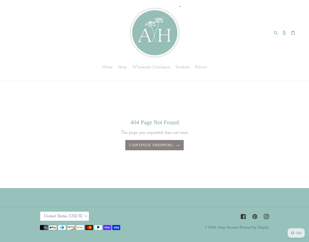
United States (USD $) (63, 216)
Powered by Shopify (254, 227)
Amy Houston (228, 227)
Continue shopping (151, 145)
